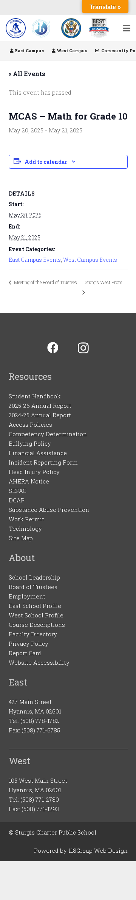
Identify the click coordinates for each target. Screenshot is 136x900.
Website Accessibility (39, 662)
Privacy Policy (28, 643)
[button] (126, 28)
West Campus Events (90, 259)
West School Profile (36, 615)
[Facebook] (53, 348)
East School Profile (35, 605)
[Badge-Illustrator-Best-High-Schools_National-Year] (99, 28)
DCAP (17, 500)
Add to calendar (46, 161)
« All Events (27, 74)
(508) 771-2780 (39, 799)
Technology (25, 528)
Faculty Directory (33, 634)
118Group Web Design (98, 850)
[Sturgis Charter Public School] (29, 28)
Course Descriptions (37, 624)
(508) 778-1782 (39, 720)
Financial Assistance (38, 453)
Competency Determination (48, 434)
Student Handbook (34, 396)
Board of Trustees (33, 587)
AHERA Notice (29, 481)
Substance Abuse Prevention (49, 509)
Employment (27, 596)
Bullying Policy (30, 443)
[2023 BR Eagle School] (71, 28)
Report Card (25, 653)
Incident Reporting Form (43, 462)
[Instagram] (83, 348)
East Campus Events (35, 259)
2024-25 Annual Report (40, 415)
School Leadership (34, 577)
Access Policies (30, 424)
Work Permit (26, 519)
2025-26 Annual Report (40, 405)
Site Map (21, 538)
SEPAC (17, 490)
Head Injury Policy (34, 472)
